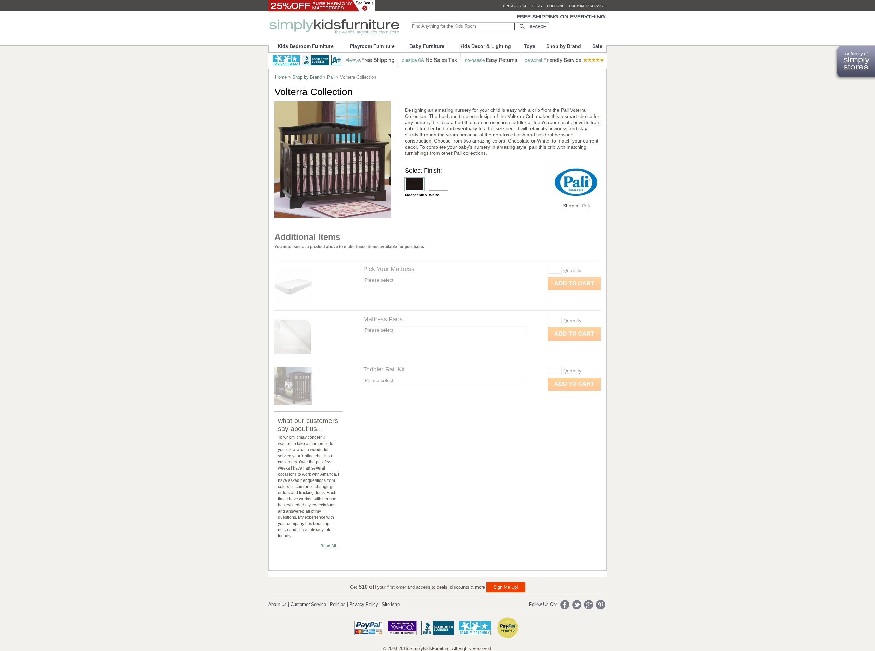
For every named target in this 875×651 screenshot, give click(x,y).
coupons (555, 6)
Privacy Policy (363, 604)
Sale (597, 46)
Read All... (329, 546)
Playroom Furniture (372, 46)
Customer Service (308, 604)
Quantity (572, 270)
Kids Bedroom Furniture (306, 46)
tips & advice (514, 6)
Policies (338, 604)
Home (281, 77)
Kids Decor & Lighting (485, 46)
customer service (587, 6)
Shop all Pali (576, 205)
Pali (331, 77)
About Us (277, 604)
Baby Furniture (426, 46)
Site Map (391, 604)
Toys (529, 46)
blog (537, 6)
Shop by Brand (563, 46)
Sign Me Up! (506, 587)
